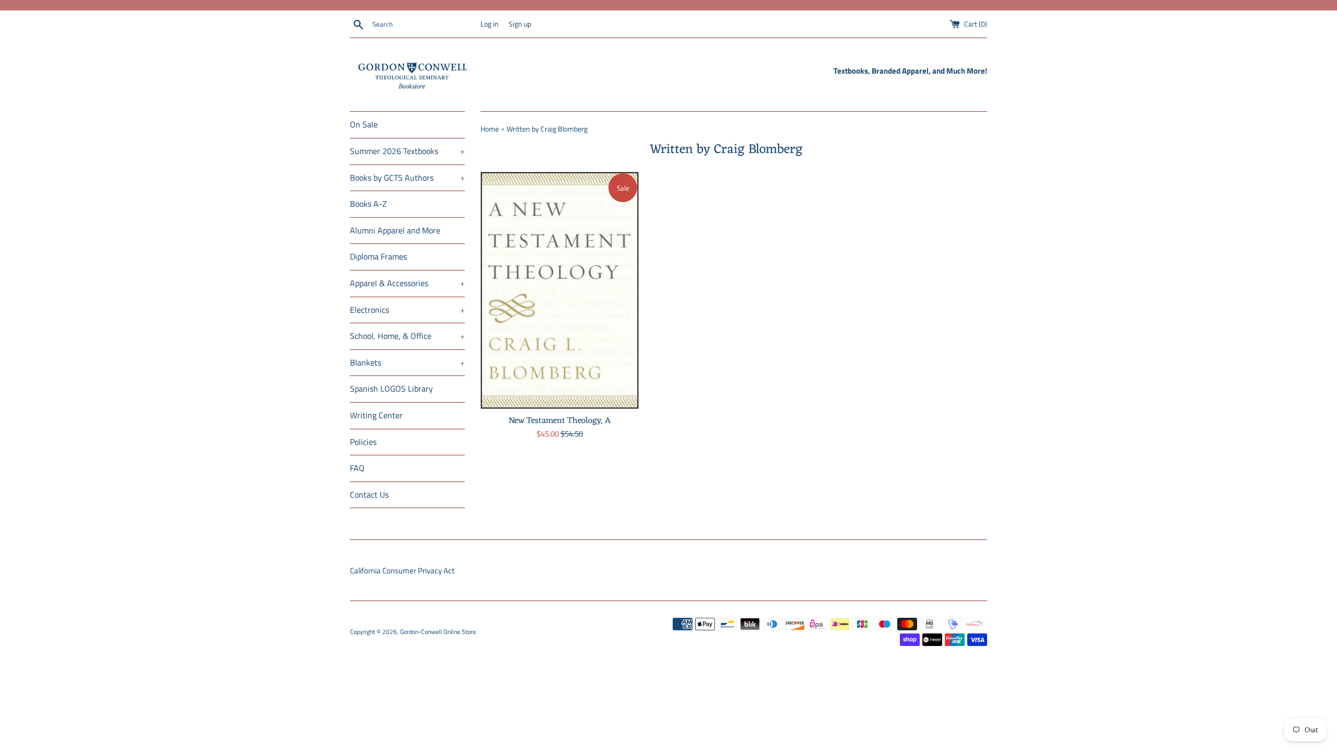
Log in (489, 24)
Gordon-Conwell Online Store (438, 632)
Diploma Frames (378, 256)
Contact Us (369, 494)
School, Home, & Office (407, 336)
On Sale (364, 124)
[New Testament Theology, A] (559, 290)
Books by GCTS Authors (407, 177)
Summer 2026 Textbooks (407, 151)
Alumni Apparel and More (395, 230)
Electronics (407, 309)
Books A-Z (368, 203)
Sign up (520, 24)
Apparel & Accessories (407, 283)
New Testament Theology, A (560, 420)
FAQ (357, 468)
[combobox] (424, 24)
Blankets (407, 362)
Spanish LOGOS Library (391, 388)
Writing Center (376, 415)
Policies (363, 442)
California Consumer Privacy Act (402, 571)
